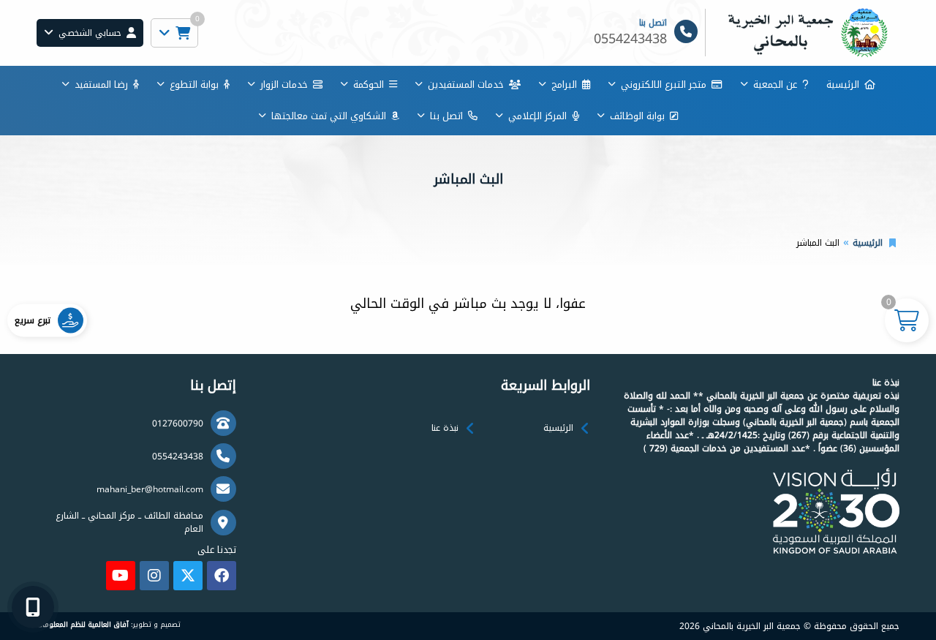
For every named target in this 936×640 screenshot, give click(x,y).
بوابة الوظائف (637, 116)
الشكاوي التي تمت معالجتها (328, 116)
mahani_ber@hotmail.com (150, 489)
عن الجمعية (775, 84)
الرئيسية (842, 84)
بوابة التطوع (194, 84)
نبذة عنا (444, 428)
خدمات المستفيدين (466, 84)
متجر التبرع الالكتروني (663, 84)
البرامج (564, 84)
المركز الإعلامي (537, 116)
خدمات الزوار (284, 84)
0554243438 (177, 456)
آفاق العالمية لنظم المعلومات (83, 624)
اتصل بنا (446, 116)
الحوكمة (368, 84)
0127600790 (177, 423)
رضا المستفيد (101, 84)
